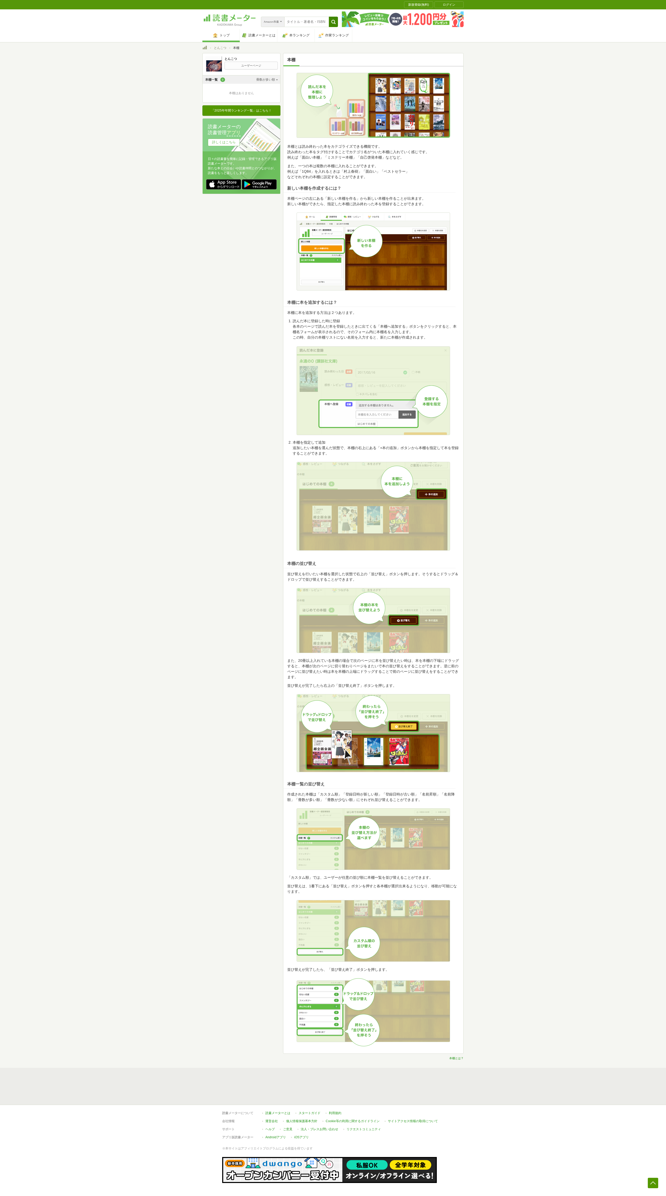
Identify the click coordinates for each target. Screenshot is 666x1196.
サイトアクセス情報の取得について (413, 1121)
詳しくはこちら (224, 142)
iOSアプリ (301, 1137)
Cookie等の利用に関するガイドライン (353, 1121)
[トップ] (204, 48)
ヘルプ (270, 1129)
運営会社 (271, 1121)
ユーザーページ (251, 65)
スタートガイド (310, 1113)
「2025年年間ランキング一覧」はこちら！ (241, 110)
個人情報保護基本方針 (301, 1121)
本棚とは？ (456, 1058)
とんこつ (220, 48)
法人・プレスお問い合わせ (319, 1129)
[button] (333, 22)
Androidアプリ (275, 1137)
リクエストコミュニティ (364, 1129)
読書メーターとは (277, 1113)
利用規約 (335, 1113)
